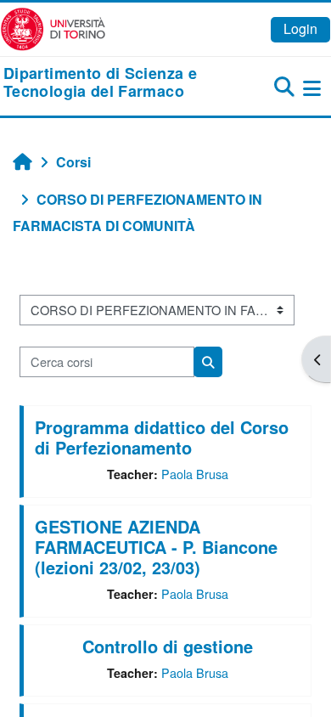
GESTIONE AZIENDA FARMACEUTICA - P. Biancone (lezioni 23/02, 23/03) (156, 546)
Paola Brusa (194, 474)
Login (300, 28)
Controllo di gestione (167, 646)
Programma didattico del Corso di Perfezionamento (162, 437)
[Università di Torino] (53, 27)
